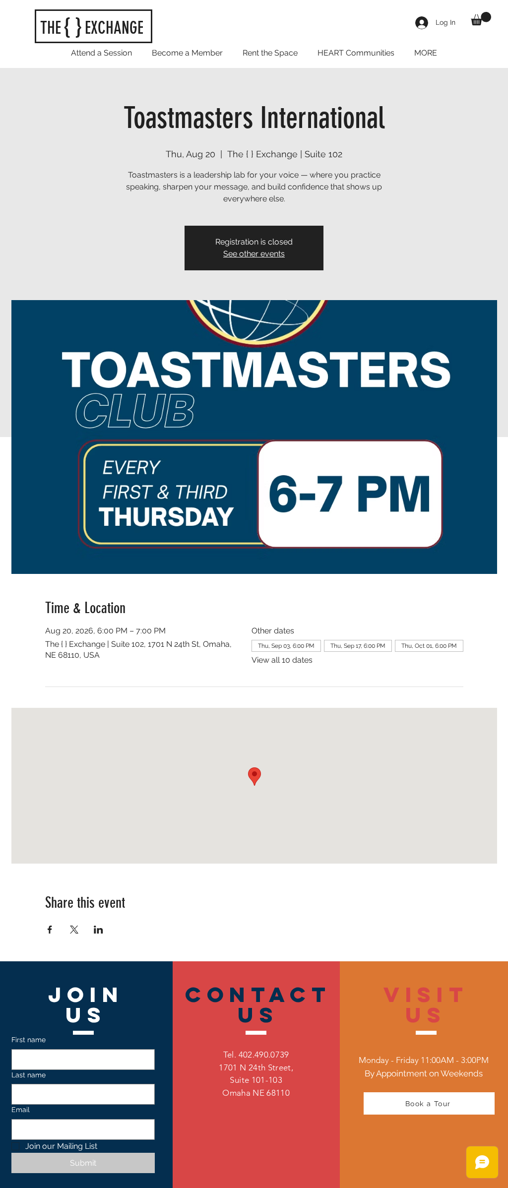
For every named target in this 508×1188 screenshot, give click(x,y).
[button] (481, 18)
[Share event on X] (74, 930)
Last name (28, 1075)
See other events (254, 253)
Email (20, 1110)
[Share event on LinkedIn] (98, 930)
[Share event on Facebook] (50, 930)
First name (28, 1040)
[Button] (93, 26)
